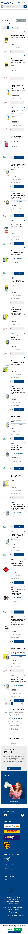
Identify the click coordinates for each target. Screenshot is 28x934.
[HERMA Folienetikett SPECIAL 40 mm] (6, 396)
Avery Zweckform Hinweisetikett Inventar (17, 59)
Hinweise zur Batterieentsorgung (13, 901)
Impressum (18, 897)
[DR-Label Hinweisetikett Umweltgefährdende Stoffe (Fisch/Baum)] (6, 627)
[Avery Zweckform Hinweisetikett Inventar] (6, 66)
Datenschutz (9, 897)
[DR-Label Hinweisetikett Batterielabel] (6, 598)
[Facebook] (5, 815)
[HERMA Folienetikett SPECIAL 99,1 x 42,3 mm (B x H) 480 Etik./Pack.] (6, 202)
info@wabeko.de (14, 733)
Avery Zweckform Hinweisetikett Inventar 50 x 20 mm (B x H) (17, 34)
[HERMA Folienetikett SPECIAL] (6, 91)
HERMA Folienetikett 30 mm (18, 649)
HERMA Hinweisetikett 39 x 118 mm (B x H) (17, 137)
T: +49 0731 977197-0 (14, 728)
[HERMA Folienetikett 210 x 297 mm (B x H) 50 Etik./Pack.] (6, 172)
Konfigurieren (17, 929)
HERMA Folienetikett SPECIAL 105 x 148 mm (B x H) (18, 505)
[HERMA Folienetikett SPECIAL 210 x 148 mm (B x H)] (6, 425)
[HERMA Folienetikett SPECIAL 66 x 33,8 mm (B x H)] (6, 454)
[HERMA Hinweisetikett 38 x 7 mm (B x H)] (6, 230)
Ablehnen (10, 929)
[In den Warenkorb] (19, 51)
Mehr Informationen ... (19, 926)
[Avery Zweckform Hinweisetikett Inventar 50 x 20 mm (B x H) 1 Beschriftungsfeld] (6, 288)
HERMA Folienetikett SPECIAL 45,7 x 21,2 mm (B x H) (18, 678)
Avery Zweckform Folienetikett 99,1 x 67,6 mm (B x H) (18, 251)
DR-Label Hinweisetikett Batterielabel (18, 590)
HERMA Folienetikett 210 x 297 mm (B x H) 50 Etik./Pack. (18, 165)
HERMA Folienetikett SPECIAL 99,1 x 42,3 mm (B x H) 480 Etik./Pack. (18, 194)
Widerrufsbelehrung (13, 899)
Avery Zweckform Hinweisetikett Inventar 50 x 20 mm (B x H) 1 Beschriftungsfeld (17, 281)
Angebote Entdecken (14, 801)
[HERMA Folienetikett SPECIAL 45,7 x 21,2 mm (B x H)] (6, 686)
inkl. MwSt (22, 2)
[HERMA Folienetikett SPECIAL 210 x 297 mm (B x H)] (6, 541)
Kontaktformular (18, 718)
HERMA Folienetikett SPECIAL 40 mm (17, 389)
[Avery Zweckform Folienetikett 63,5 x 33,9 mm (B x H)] (6, 368)
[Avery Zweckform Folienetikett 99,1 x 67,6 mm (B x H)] (6, 259)
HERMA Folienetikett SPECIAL (17, 86)
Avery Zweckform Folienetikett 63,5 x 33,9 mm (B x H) (18, 361)
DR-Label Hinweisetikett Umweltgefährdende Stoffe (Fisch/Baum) (18, 619)
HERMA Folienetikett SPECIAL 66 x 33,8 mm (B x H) (17, 446)
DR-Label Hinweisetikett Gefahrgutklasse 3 (18, 562)
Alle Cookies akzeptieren (14, 932)
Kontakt (14, 741)
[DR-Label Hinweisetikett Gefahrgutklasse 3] (6, 569)
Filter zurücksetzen (22, 20)
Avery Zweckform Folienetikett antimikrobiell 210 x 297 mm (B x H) (18, 476)
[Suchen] (2, 6)
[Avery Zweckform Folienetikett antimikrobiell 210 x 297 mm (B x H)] (6, 483)
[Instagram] (22, 815)
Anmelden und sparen (14, 768)
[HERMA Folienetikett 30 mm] (6, 657)
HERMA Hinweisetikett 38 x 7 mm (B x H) (17, 223)
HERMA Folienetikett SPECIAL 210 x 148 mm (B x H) (18, 417)
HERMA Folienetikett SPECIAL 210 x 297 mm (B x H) (18, 534)
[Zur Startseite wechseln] (7, 2)
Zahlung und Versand (14, 903)
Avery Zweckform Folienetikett (16, 310)
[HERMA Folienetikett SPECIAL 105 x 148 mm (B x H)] (6, 513)
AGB (14, 897)
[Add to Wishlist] (24, 31)
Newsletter (14, 743)
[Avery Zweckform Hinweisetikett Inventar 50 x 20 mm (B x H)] (6, 40)
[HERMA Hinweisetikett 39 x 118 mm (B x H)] (6, 144)
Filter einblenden (5, 20)
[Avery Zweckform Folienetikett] (6, 316)
